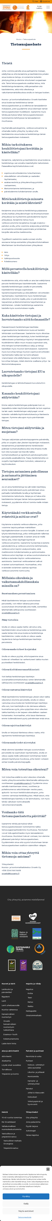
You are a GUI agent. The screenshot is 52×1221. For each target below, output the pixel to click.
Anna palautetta (33, 1122)
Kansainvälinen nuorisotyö (8, 1015)
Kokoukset (32, 1097)
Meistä (5, 1112)
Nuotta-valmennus (10, 1010)
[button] (48, 1169)
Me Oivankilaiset (9, 1122)
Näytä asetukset (26, 1211)
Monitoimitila (33, 1076)
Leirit (4, 1001)
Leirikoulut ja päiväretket (7, 990)
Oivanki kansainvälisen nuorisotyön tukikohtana (9, 1025)
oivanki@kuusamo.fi (10, 613)
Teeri (30, 998)
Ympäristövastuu (10, 1148)
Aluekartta (6, 1061)
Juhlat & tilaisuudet (36, 1093)
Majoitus (29, 989)
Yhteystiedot (32, 1112)
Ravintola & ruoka (33, 1056)
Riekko (30, 1006)
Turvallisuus (7, 1070)
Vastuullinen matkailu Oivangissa (12, 1142)
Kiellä (26, 1204)
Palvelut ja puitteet (35, 1051)
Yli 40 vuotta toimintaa (12, 1118)
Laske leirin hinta (9, 1044)
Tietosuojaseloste (24, 1217)
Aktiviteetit (6, 1056)
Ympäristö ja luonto (10, 1074)
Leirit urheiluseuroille (10, 1005)
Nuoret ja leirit (8, 984)
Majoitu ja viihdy (33, 984)
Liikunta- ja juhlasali (36, 1072)
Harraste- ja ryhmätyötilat (34, 1082)
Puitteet (29, 1061)
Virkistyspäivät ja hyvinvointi (35, 1103)
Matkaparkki (31, 1011)
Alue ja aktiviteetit (10, 1051)
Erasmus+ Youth (10, 1034)
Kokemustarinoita (11, 1039)
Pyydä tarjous (32, 1126)
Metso (30, 1002)
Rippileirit (6, 997)
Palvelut (29, 1089)
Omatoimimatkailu (33, 1015)
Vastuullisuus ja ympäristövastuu (9, 1135)
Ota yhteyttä (32, 1118)
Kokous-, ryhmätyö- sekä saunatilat (36, 1066)
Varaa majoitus (32, 1135)
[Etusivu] (16, 7)
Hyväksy (26, 1196)
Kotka (30, 993)
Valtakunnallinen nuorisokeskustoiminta (11, 1127)
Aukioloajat (31, 1131)
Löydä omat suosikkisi (11, 1065)
